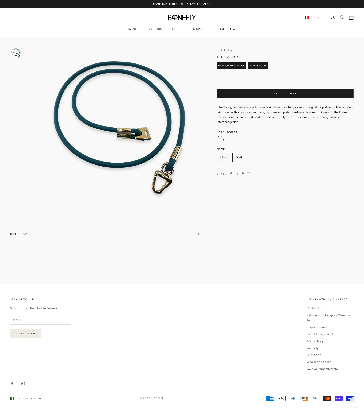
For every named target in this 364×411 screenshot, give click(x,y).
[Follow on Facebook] (12, 383)
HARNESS (134, 29)
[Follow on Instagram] (23, 383)
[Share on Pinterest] (242, 173)
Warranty (312, 348)
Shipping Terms (317, 327)
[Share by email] (248, 173)
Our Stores (314, 355)
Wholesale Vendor (319, 362)
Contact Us (314, 308)
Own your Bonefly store (322, 369)
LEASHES (176, 29)
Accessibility (315, 341)
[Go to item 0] (16, 53)
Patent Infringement (320, 334)
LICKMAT (198, 29)
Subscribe (25, 333)
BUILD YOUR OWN (225, 29)
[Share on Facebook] (231, 173)
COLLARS (155, 29)
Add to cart (285, 93)
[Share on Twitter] (236, 173)
